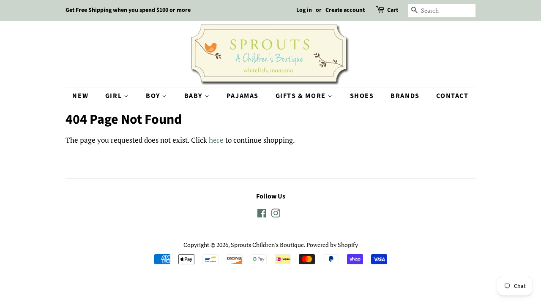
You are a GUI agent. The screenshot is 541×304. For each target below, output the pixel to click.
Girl (114, 95)
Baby (194, 95)
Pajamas (243, 95)
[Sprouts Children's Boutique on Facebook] (262, 215)
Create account (345, 10)
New (80, 95)
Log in (304, 10)
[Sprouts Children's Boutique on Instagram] (275, 215)
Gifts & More (302, 95)
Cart (392, 10)
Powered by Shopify (332, 245)
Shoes (362, 95)
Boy (154, 95)
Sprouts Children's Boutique (267, 245)
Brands (405, 95)
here (216, 140)
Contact (452, 95)
